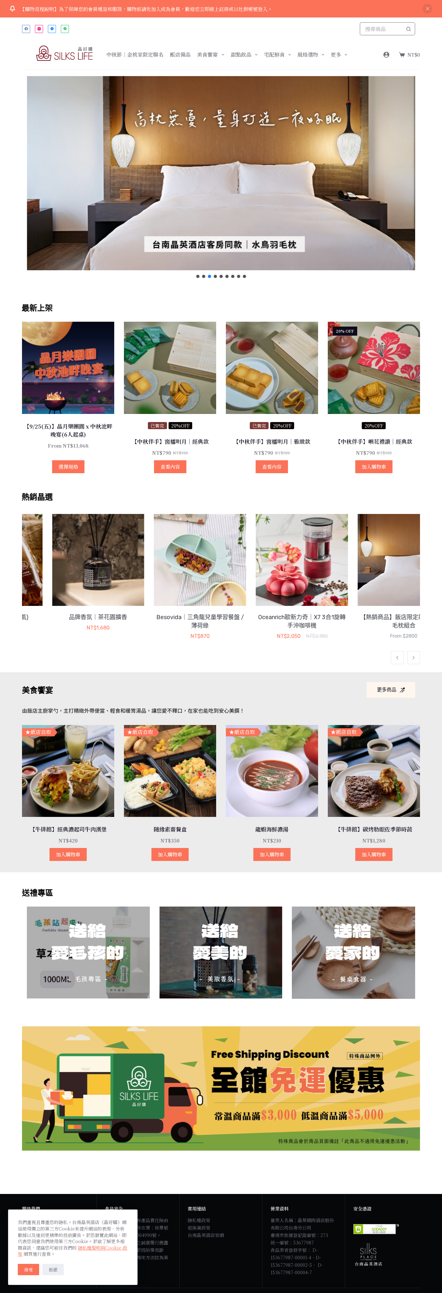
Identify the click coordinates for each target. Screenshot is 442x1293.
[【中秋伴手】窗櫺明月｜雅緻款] (272, 368)
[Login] (386, 55)
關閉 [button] (427, 9)
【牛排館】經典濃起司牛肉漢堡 (68, 829)
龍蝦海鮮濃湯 (271, 829)
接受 (28, 1269)
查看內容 (170, 466)
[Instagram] (39, 29)
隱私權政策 (199, 1220)
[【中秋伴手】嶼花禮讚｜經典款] (374, 368)
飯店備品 (180, 54)
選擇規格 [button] (68, 466)
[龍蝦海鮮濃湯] (272, 771)
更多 (336, 54)
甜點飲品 (241, 54)
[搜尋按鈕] (408, 28)
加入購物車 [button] (374, 466)
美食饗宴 (207, 54)
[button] (221, 173)
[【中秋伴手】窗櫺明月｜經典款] (170, 368)
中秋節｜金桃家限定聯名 (134, 54)
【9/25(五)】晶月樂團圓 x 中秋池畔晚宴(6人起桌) (68, 430)
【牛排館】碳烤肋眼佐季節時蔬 (373, 829)
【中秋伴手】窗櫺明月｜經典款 (170, 441)
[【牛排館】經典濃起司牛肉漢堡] (68, 771)
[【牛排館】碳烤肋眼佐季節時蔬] (374, 771)
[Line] (65, 29)
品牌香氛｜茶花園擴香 (68, 617)
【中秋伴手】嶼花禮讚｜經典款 (373, 441)
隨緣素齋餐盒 (170, 829)
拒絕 (53, 1269)
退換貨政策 (199, 1227)
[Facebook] (26, 29)
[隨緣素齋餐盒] (170, 771)
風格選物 (307, 54)
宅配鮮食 (274, 54)
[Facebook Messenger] (52, 29)
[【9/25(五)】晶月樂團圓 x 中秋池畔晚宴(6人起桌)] (68, 368)
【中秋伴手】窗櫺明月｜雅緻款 (271, 441)
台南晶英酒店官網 (206, 1235)
